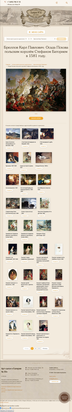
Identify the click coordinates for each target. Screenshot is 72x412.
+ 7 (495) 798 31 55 (14, 2)
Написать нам (55, 381)
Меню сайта (37, 32)
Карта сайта (52, 376)
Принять (3, 411)
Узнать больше (4, 402)
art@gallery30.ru (53, 379)
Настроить (10, 411)
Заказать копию (36, 118)
